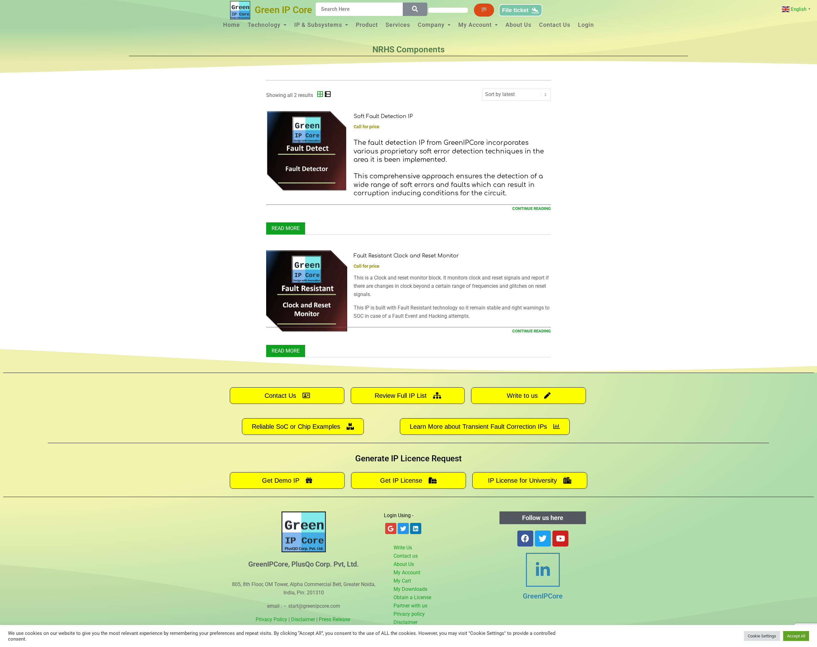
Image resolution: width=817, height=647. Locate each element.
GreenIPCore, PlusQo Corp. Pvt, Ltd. (303, 564)
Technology (264, 24)
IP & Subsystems (318, 24)
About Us (518, 24)
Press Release (334, 619)
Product (367, 24)
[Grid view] (321, 95)
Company (431, 24)
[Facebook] (525, 539)
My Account (475, 24)
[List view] (328, 95)
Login (586, 24)
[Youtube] (560, 539)
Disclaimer (303, 619)
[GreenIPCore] (543, 570)
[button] (267, 25)
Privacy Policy (271, 619)
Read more (286, 228)
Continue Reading (531, 208)
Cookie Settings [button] (762, 636)
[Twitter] (543, 539)
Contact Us (554, 24)
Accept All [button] (796, 636)
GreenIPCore (543, 596)
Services (398, 24)
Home (231, 24)
